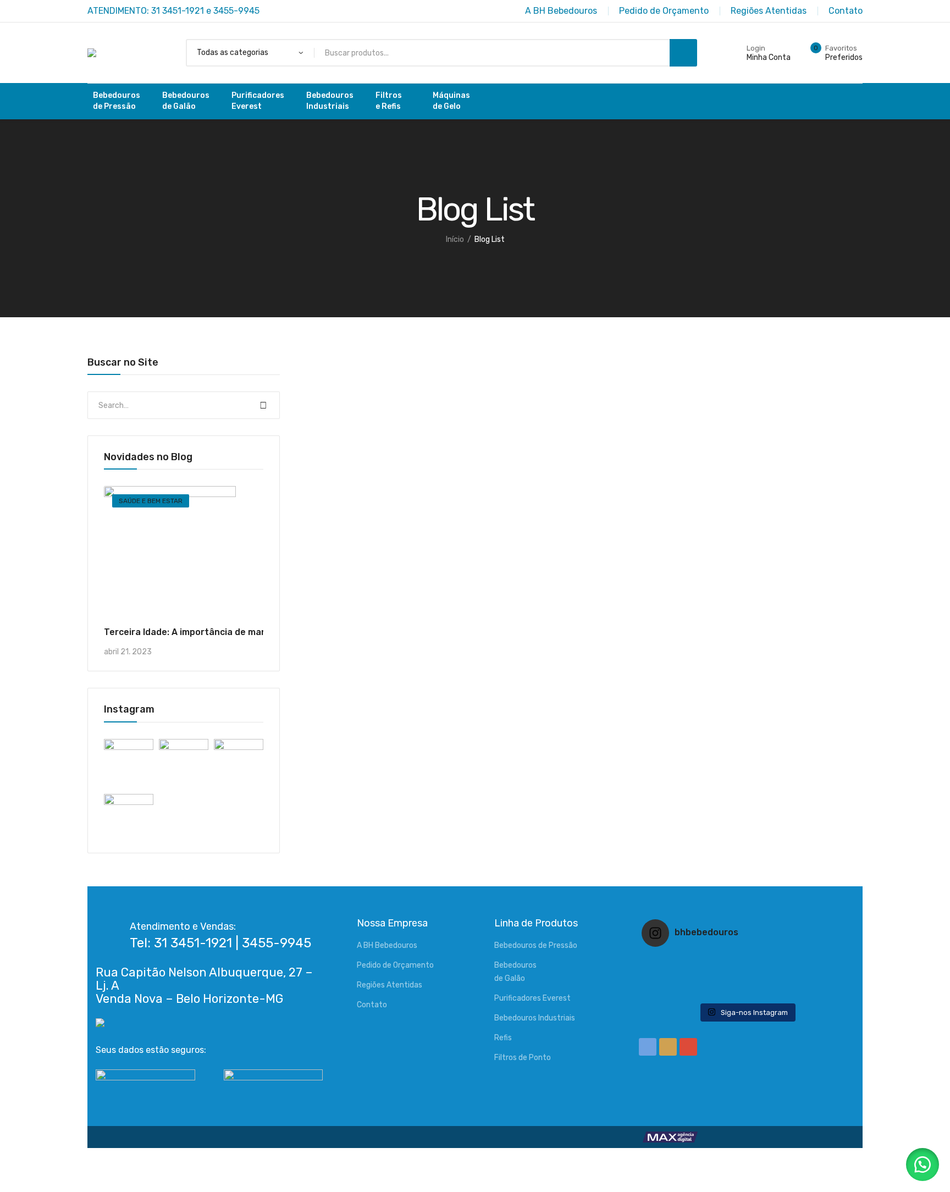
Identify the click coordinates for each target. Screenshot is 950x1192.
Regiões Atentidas (389, 985)
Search (263, 405)
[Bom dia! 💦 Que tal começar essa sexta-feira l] (747, 990)
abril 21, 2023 (128, 651)
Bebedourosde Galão (185, 101)
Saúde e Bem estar (151, 501)
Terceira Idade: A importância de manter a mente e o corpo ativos (247, 632)
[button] (922, 1164)
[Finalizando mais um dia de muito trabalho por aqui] (676, 962)
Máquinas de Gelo (451, 101)
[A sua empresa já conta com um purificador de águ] (676, 990)
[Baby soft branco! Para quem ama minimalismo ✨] (676, 976)
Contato (372, 1004)
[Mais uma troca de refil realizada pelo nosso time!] (817, 976)
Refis (503, 1037)
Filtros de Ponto (522, 1057)
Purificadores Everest (532, 998)
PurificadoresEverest (257, 101)
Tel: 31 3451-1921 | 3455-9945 (220, 943)
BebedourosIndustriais (330, 101)
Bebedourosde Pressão (116, 101)
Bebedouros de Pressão (535, 945)
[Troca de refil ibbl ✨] (817, 990)
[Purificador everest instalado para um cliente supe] (747, 962)
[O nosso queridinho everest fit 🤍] (817, 962)
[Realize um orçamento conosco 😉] (747, 976)
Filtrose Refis (388, 101)
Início (455, 239)
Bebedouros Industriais (534, 1018)
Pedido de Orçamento (395, 965)
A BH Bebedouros (387, 945)
